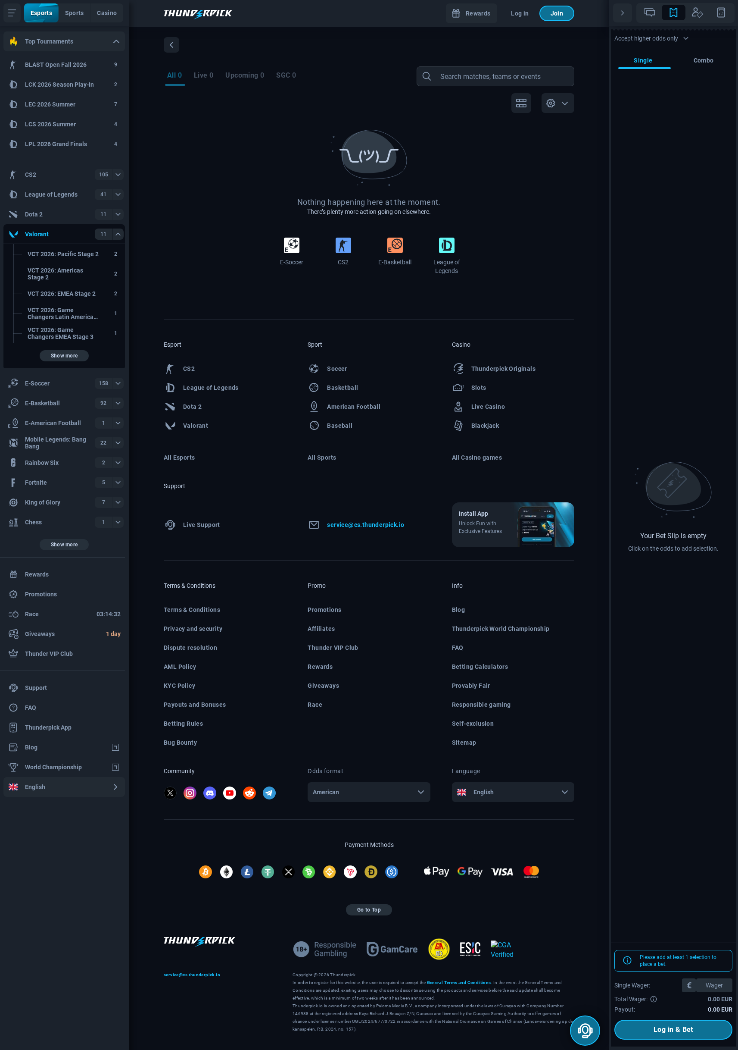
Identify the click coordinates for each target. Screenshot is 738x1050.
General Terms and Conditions (459, 982)
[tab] (649, 12)
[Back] (171, 45)
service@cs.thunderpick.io (192, 974)
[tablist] (685, 13)
